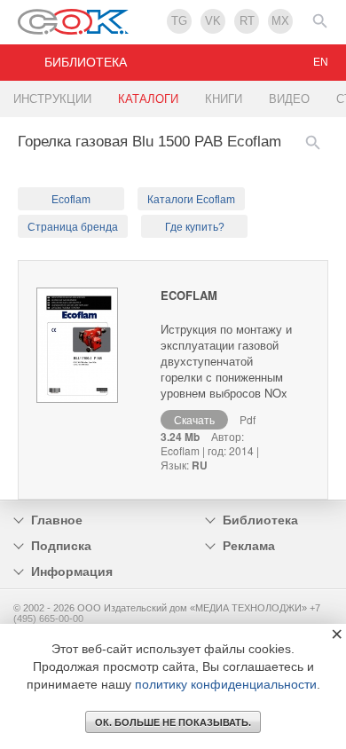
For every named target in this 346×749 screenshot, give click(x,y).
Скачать (194, 419)
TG (179, 21)
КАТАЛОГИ (148, 99)
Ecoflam (70, 199)
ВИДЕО (289, 99)
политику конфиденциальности (226, 684)
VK (213, 21)
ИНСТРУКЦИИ (52, 99)
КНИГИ (223, 99)
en (320, 62)
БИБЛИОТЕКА (85, 62)
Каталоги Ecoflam (191, 199)
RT (247, 21)
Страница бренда (73, 227)
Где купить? (194, 227)
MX (280, 21)
